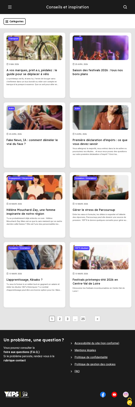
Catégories (16, 21)
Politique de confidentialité (91, 357)
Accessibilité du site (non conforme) (97, 343)
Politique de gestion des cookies (95, 364)
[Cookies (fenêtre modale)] (129, 402)
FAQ (77, 371)
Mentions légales (85, 350)
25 (83, 319)
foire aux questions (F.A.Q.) (22, 352)
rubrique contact (15, 360)
